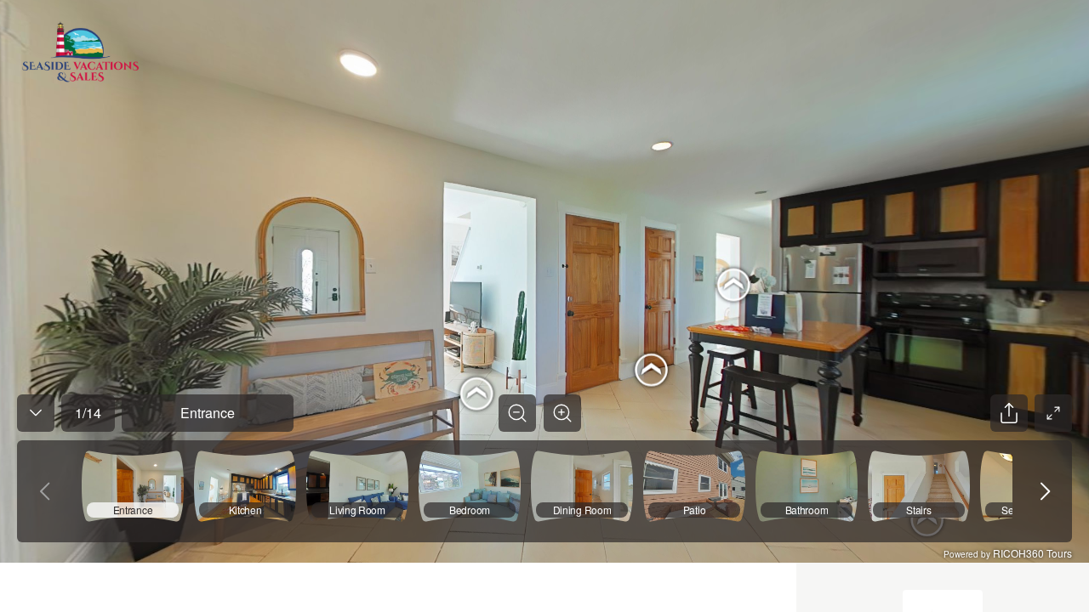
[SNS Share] (1009, 413)
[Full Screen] (1053, 413)
